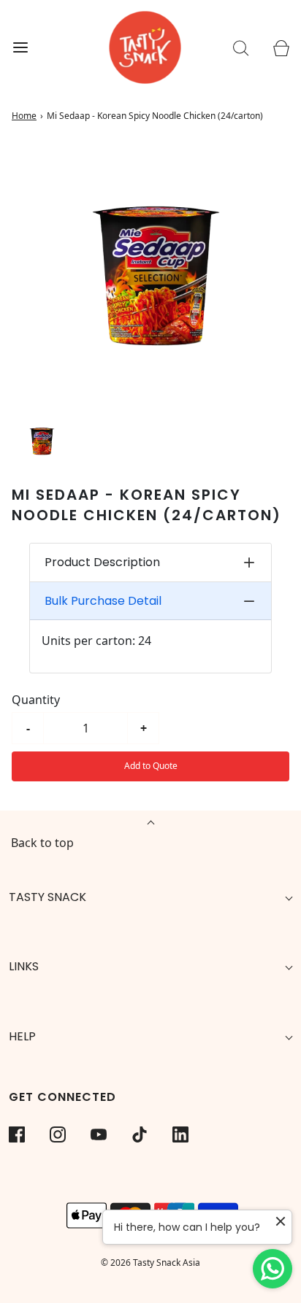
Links (24, 966)
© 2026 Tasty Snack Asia (150, 1262)
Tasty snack (47, 897)
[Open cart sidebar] (281, 48)
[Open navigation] (20, 48)
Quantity (36, 700)
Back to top (42, 843)
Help (22, 1036)
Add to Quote (151, 765)
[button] (41, 440)
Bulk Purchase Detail (103, 600)
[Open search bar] (241, 48)
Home (24, 115)
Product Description (102, 562)
